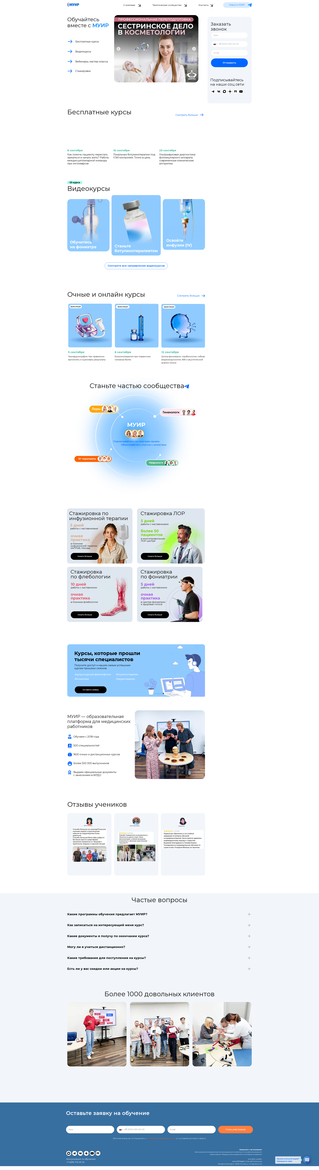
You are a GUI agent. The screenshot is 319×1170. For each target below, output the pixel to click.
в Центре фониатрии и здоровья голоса (153, 603)
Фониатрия (82, 679)
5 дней (147, 584)
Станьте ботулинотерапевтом (136, 248)
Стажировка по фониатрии (159, 574)
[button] (91, 689)
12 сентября (170, 352)
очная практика (150, 596)
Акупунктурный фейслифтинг (93, 674)
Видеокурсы (88, 188)
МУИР (136, 424)
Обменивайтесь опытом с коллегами (143, 444)
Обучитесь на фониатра (83, 244)
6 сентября (123, 352)
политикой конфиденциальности (161, 1138)
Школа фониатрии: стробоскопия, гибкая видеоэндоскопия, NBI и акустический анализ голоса (183, 359)
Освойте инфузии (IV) (179, 243)
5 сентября (76, 352)
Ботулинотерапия (127, 674)
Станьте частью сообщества (137, 386)
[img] (86, 224)
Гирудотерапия (125, 679)
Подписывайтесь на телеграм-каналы (136, 441)
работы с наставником (154, 587)
